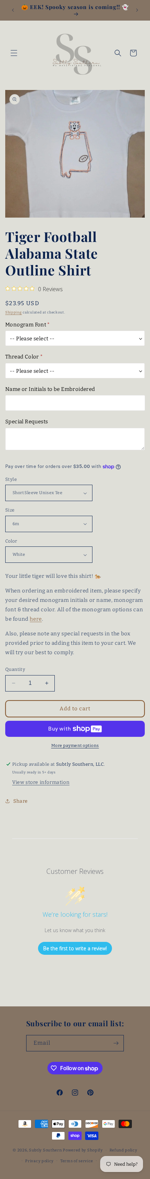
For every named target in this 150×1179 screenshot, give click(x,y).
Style (11, 479)
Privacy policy (39, 1161)
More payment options (75, 745)
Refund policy (123, 1150)
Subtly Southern (45, 1150)
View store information (40, 782)
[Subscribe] (115, 1043)
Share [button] (20, 801)
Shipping (13, 312)
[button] (14, 53)
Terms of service (76, 1161)
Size (10, 510)
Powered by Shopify (83, 1150)
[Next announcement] (137, 10)
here (36, 619)
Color (11, 541)
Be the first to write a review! (75, 948)
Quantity (15, 669)
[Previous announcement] (13, 10)
